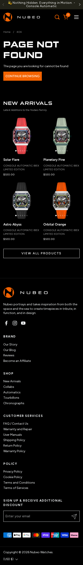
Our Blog (9, 350)
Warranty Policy (14, 451)
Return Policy (12, 445)
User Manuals (12, 435)
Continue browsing (23, 76)
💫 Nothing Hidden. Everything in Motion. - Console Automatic (41, 4)
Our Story (10, 344)
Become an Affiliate (17, 361)
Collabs (8, 387)
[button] (57, 17)
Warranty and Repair (17, 429)
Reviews (8, 355)
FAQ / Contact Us (15, 424)
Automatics (12, 392)
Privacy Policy (12, 471)
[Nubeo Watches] (21, 17)
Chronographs (13, 403)
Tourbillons (11, 398)
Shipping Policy (14, 440)
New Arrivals (12, 381)
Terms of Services (15, 488)
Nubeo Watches (41, 552)
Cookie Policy (12, 477)
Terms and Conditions (19, 483)
